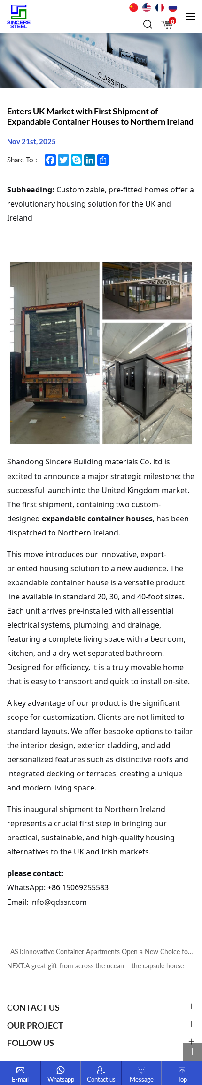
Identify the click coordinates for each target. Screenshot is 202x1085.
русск (173, 8)
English (146, 8)
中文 (133, 8)
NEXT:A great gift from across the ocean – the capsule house (95, 965)
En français (159, 8)
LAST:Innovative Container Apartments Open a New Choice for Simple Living (101, 951)
